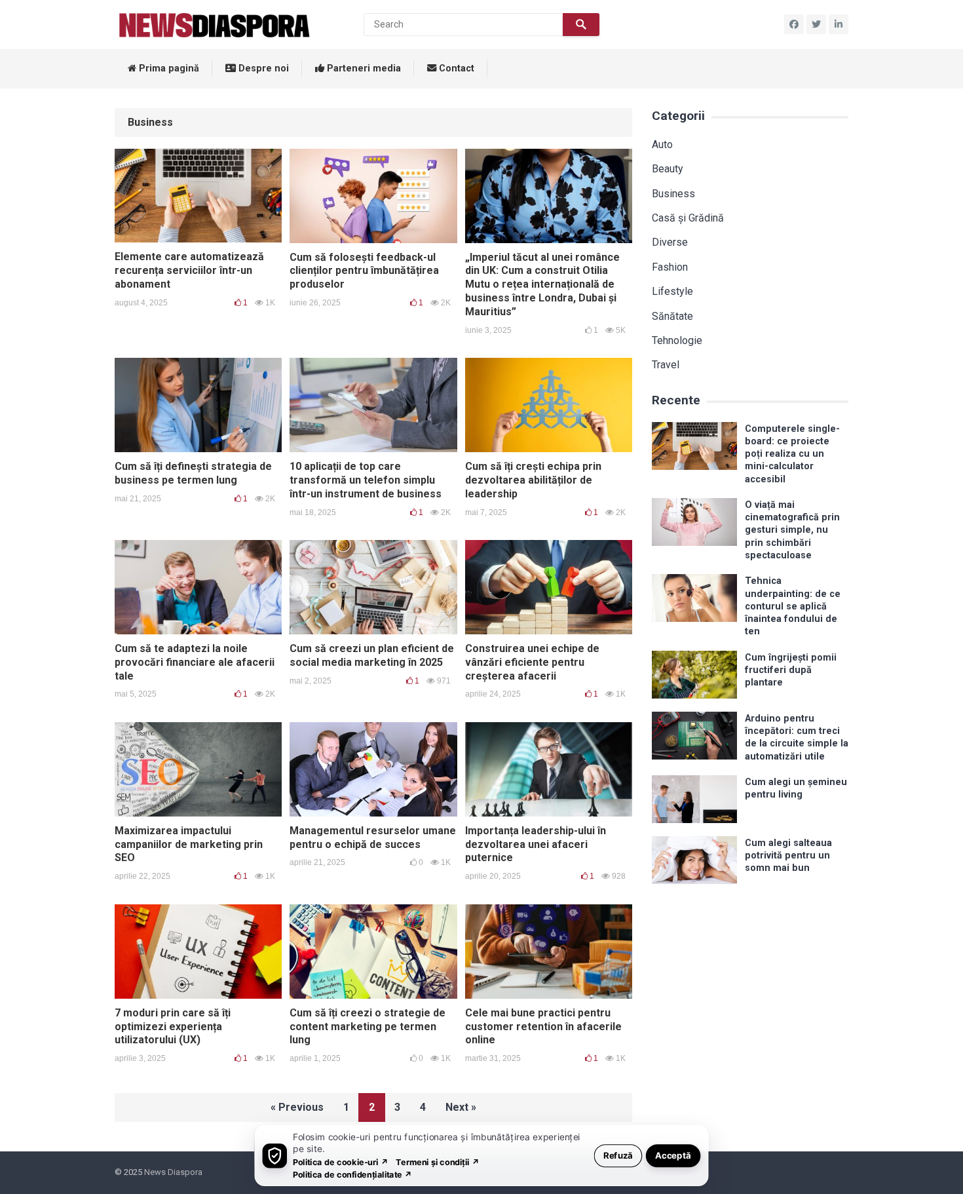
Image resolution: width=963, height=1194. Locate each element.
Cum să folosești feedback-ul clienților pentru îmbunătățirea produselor (364, 271)
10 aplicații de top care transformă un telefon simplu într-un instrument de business (366, 480)
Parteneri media (362, 68)
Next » (460, 1107)
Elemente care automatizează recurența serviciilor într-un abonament (189, 270)
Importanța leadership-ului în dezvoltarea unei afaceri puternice (535, 844)
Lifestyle (672, 291)
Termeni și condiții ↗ (438, 1161)
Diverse (670, 242)
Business (673, 193)
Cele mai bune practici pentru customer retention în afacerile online (543, 1027)
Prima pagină (167, 68)
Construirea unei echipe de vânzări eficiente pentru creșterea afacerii (532, 662)
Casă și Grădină (688, 218)
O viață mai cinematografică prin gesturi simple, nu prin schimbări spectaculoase (792, 530)
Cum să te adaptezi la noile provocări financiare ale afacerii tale (194, 662)
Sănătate (672, 316)
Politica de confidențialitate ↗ (353, 1174)
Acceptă (673, 1155)
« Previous (297, 1107)
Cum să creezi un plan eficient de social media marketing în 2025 (372, 655)
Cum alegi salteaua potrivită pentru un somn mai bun (788, 856)
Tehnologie (677, 340)
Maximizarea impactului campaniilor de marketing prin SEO (189, 844)
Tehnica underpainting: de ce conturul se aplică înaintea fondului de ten (792, 606)
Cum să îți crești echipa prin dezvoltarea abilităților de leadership (533, 480)
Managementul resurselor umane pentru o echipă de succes (373, 837)
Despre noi (262, 68)
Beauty (667, 169)
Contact (455, 68)
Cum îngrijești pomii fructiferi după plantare (791, 670)
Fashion (670, 267)
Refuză (618, 1155)
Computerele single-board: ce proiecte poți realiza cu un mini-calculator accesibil (792, 454)
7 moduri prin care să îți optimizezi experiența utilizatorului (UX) (173, 1027)
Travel (665, 364)
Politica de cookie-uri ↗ (340, 1161)
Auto (662, 144)
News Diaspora (173, 1172)
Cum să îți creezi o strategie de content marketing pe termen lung (367, 1027)
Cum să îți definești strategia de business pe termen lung (193, 473)
